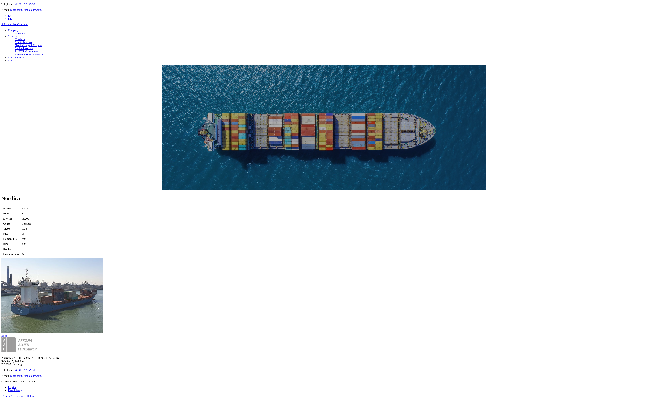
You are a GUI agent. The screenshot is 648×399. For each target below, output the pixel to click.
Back (4, 335)
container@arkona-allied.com (26, 9)
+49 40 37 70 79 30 (24, 4)
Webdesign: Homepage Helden (18, 396)
